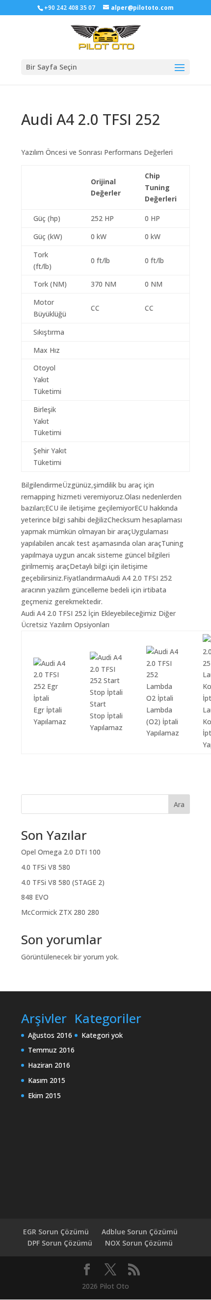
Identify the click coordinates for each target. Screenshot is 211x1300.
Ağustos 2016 (50, 1035)
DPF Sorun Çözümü (59, 1243)
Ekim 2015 (44, 1095)
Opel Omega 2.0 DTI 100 (61, 852)
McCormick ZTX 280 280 (60, 912)
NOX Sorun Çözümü (139, 1243)
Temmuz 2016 (51, 1050)
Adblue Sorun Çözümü (140, 1231)
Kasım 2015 (46, 1080)
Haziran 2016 (49, 1065)
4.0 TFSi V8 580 (45, 867)
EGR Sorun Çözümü (56, 1231)
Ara (179, 804)
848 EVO (35, 897)
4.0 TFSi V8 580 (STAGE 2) (63, 882)
